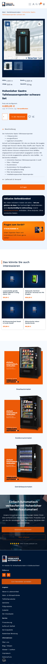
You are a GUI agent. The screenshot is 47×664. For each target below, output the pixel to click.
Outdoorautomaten (23, 438)
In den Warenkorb (18, 117)
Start (3, 12)
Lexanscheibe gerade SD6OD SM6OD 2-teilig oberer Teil (11, 292)
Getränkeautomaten (14, 12)
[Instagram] (8, 575)
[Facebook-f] (4, 575)
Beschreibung (10, 129)
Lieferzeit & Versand (13, 179)
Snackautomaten (23, 389)
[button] (30, 4)
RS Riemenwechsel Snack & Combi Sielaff (12, 322)
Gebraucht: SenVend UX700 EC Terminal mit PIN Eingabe (34, 292)
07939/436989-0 (11, 229)
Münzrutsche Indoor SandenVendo (32, 322)
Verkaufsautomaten (11, 210)
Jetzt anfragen (12, 285)
